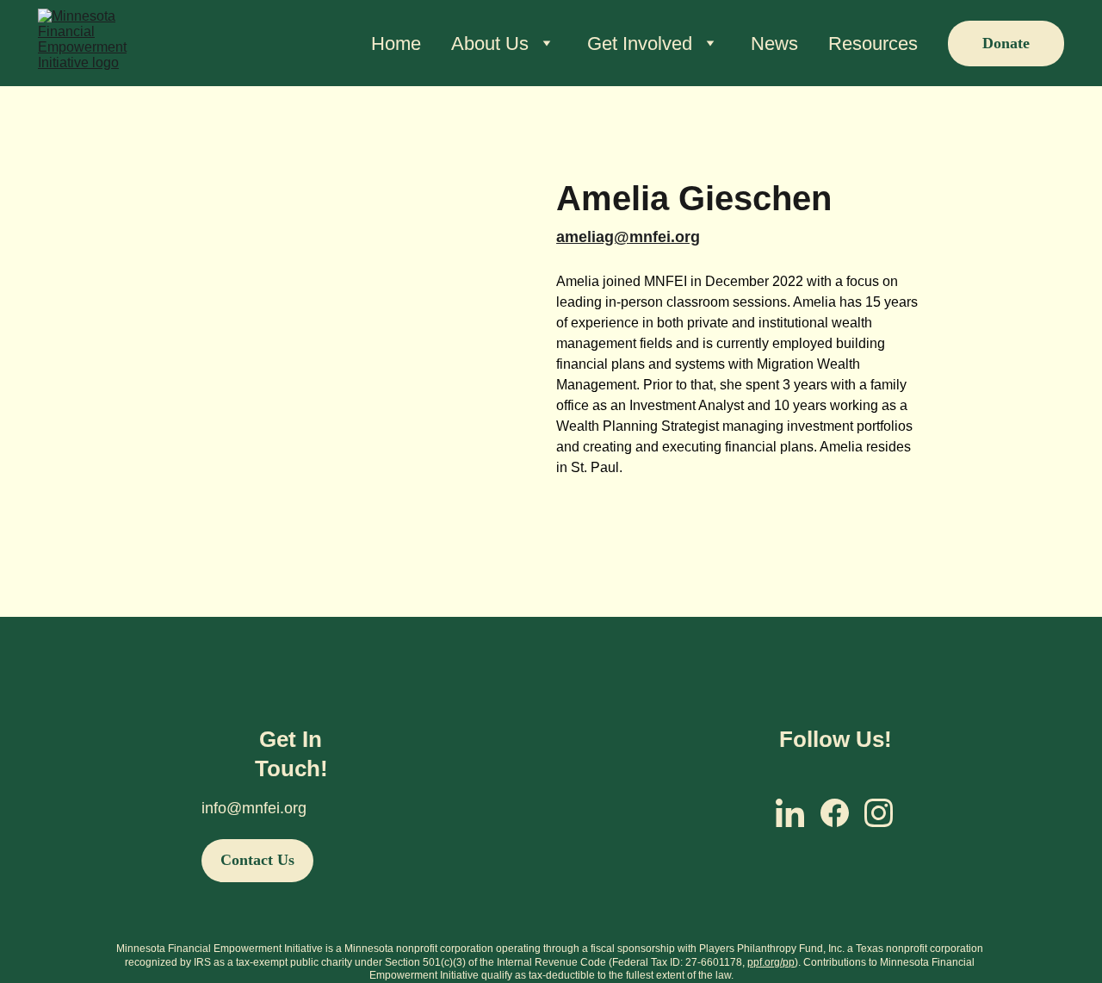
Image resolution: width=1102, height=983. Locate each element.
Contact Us (257, 859)
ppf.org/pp (771, 962)
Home (396, 43)
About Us (490, 43)
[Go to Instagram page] (878, 813)
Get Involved (639, 43)
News (774, 43)
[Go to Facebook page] (834, 813)
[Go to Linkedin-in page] (790, 813)
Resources (873, 43)
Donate (1006, 43)
